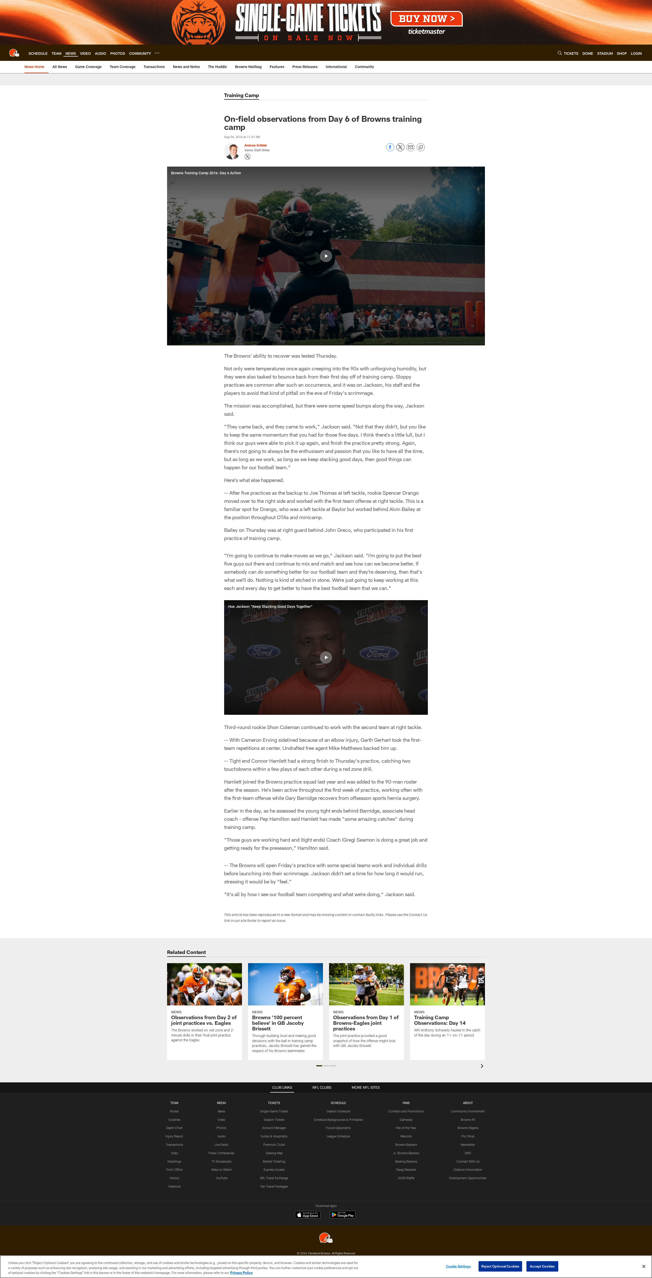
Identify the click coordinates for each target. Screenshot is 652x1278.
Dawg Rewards (406, 1169)
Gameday (406, 1119)
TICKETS (274, 1103)
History (174, 1178)
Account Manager (274, 1127)
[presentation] (483, 1066)
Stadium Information (468, 1169)
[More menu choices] (157, 53)
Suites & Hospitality (274, 1136)
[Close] (643, 1266)
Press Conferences (221, 1153)
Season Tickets (274, 1119)
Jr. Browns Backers (406, 1153)
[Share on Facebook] (390, 150)
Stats (174, 1153)
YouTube (221, 1178)
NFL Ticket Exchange (274, 1178)
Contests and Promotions (406, 1111)
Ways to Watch (221, 1169)
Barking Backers (406, 1161)
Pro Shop (467, 1136)
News (221, 1111)
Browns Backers (406, 1144)
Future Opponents (338, 1127)
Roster (174, 1111)
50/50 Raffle (406, 1178)
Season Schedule (338, 1111)
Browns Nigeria (468, 1127)
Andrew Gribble (255, 145)
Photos (221, 1127)
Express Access (274, 1169)
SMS (468, 1153)
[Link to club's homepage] (14, 53)
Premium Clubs (274, 1144)
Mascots (406, 1136)
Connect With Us (468, 1161)
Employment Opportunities (467, 1178)
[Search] (560, 52)
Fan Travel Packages (274, 1186)
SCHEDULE (338, 1103)
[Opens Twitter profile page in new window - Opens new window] (247, 157)
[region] (326, 1266)
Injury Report (174, 1136)
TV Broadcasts (222, 1161)
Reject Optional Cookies (500, 1266)
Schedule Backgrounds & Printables (338, 1119)
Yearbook (174, 1186)
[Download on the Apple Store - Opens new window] (307, 1215)
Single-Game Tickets (274, 1111)
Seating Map (274, 1153)
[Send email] (410, 150)
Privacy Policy (241, 1273)
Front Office (174, 1169)
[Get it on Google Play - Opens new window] (342, 1217)
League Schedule (338, 1136)
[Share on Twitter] (400, 150)
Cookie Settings (458, 1266)
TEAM (174, 1103)
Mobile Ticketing (274, 1161)
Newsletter (468, 1144)
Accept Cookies (542, 1266)
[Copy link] (421, 147)
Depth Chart (174, 1127)
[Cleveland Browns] (326, 1238)
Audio (222, 1136)
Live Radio (221, 1144)
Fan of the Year (406, 1127)
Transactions (174, 1144)
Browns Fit (468, 1119)
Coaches (174, 1119)
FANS (406, 1103)
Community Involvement (468, 1111)
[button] (326, 256)
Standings (174, 1161)
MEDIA (221, 1103)
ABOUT (468, 1103)
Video (221, 1119)
